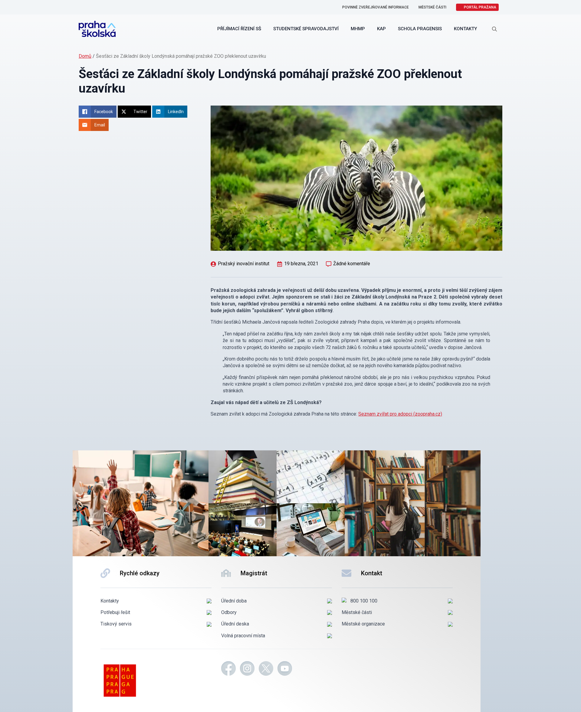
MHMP (358, 28)
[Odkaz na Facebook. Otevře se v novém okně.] (228, 669)
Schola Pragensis (420, 28)
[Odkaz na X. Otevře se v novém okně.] (266, 669)
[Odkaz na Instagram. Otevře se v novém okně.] (247, 669)
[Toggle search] (494, 29)
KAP (381, 28)
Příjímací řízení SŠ (239, 28)
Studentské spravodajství (306, 28)
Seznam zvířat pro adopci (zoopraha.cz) (400, 414)
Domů (85, 56)
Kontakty (465, 28)
